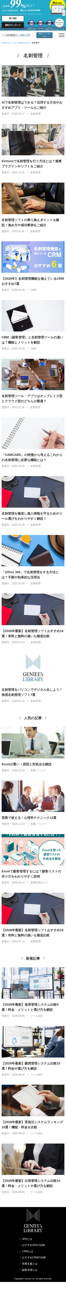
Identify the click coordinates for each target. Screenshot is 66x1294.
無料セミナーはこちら (44, 35)
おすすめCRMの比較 (34, 1257)
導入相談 (13, 18)
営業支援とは (29, 1263)
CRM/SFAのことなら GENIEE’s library (15, 43)
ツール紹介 (36, 1015)
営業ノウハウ (38, 770)
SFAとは (27, 1239)
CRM (33, 290)
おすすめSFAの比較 (33, 1245)
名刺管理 (35, 113)
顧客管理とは (29, 1270)
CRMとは (27, 1251)
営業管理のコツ (39, 882)
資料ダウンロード (13, 25)
